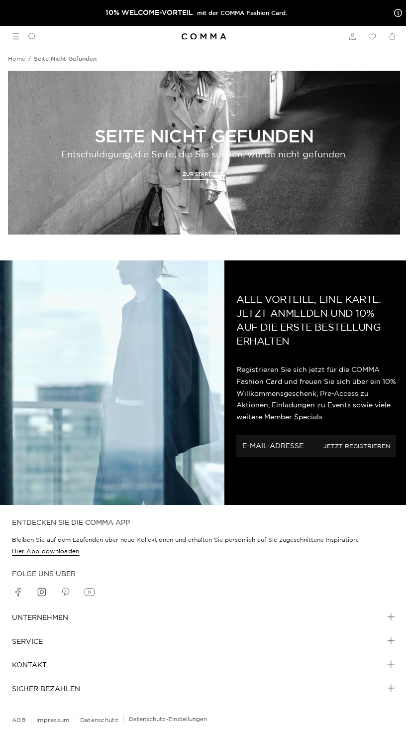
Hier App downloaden (46, 551)
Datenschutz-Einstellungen (168, 719)
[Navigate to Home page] (204, 36)
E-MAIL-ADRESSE (273, 446)
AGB (19, 720)
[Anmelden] (352, 36)
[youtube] (90, 592)
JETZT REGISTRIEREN (356, 446)
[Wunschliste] (372, 36)
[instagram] (42, 592)
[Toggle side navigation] (16, 36)
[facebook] (18, 592)
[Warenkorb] (392, 36)
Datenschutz (99, 720)
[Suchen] (28, 36)
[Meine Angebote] (396, 13)
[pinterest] (66, 592)
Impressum (53, 720)
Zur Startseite (204, 174)
